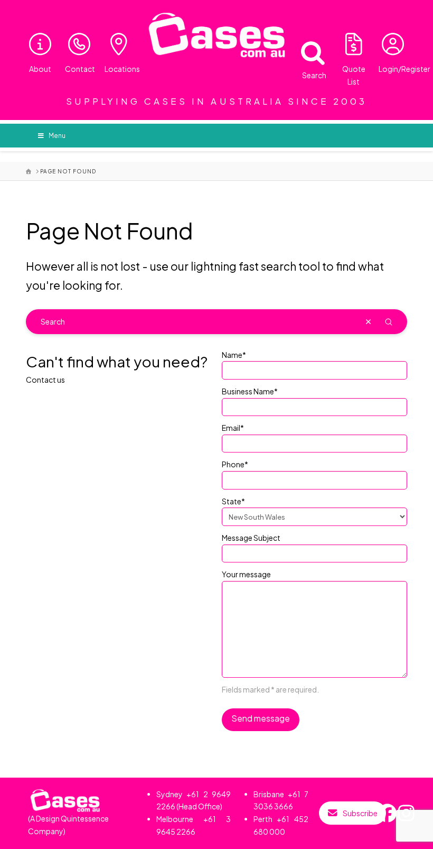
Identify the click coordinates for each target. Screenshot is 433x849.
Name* (234, 354)
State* (233, 501)
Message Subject (251, 537)
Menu (57, 136)
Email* (233, 427)
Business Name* (250, 391)
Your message (246, 574)
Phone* (235, 464)
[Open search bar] (306, 51)
